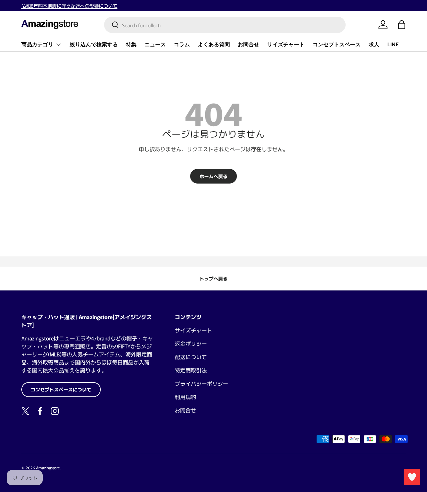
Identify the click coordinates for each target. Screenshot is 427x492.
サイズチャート (286, 44)
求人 (374, 44)
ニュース (155, 44)
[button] (401, 24)
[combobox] (225, 25)
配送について (191, 357)
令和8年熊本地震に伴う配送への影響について (69, 5)
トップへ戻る (213, 278)
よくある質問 (214, 44)
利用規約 (185, 397)
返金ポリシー (191, 343)
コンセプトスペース (337, 44)
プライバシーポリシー (201, 383)
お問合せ (248, 44)
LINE (393, 44)
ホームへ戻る (213, 176)
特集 (131, 44)
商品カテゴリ (37, 44)
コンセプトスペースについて (61, 389)
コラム (182, 44)
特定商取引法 (191, 370)
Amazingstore (48, 467)
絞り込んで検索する (94, 44)
